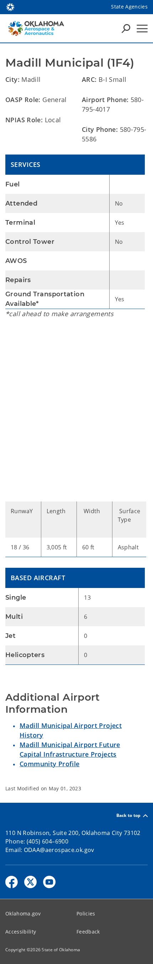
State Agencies (129, 6)
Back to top (128, 815)
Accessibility (20, 931)
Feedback (88, 931)
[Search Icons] (126, 28)
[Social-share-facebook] (11, 882)
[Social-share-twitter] (30, 882)
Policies (85, 913)
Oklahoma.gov (23, 913)
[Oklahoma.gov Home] (10, 6)
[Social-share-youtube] (49, 882)
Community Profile (49, 764)
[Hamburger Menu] (142, 28)
